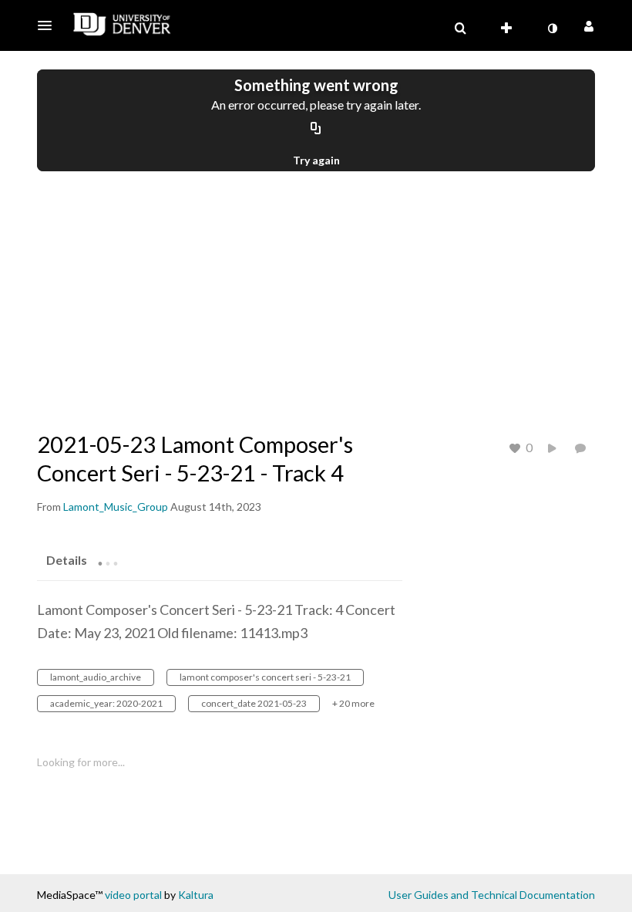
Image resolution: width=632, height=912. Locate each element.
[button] (49, 25)
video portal (133, 894)
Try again (316, 160)
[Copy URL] (316, 129)
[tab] (66, 559)
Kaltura (195, 894)
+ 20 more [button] (353, 703)
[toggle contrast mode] (552, 28)
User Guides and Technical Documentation (491, 894)
